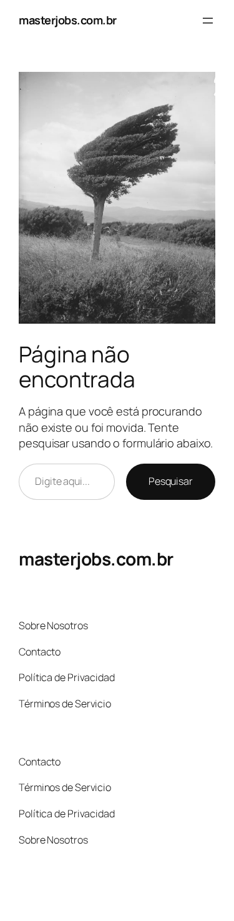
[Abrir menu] (207, 20)
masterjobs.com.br (68, 19)
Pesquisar (171, 481)
